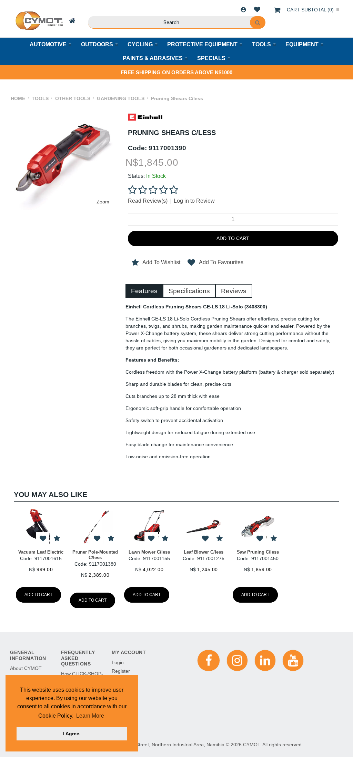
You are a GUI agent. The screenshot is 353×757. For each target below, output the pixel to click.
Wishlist (257, 9)
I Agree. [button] (72, 733)
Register (121, 671)
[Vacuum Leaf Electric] (40, 526)
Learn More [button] (90, 716)
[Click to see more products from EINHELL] (145, 117)
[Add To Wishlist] (42, 538)
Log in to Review (194, 201)
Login (243, 9)
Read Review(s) (148, 201)
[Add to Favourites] (56, 538)
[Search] (257, 22)
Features (144, 291)
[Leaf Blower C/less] (203, 526)
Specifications (189, 291)
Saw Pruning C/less (258, 552)
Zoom (103, 201)
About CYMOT (26, 668)
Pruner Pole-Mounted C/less (95, 554)
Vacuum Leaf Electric (40, 552)
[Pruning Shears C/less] (63, 109)
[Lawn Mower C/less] (149, 526)
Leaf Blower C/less (203, 552)
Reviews (233, 291)
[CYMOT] (38, 20)
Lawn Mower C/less (149, 552)
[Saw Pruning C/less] (257, 526)
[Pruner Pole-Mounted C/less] (95, 526)
